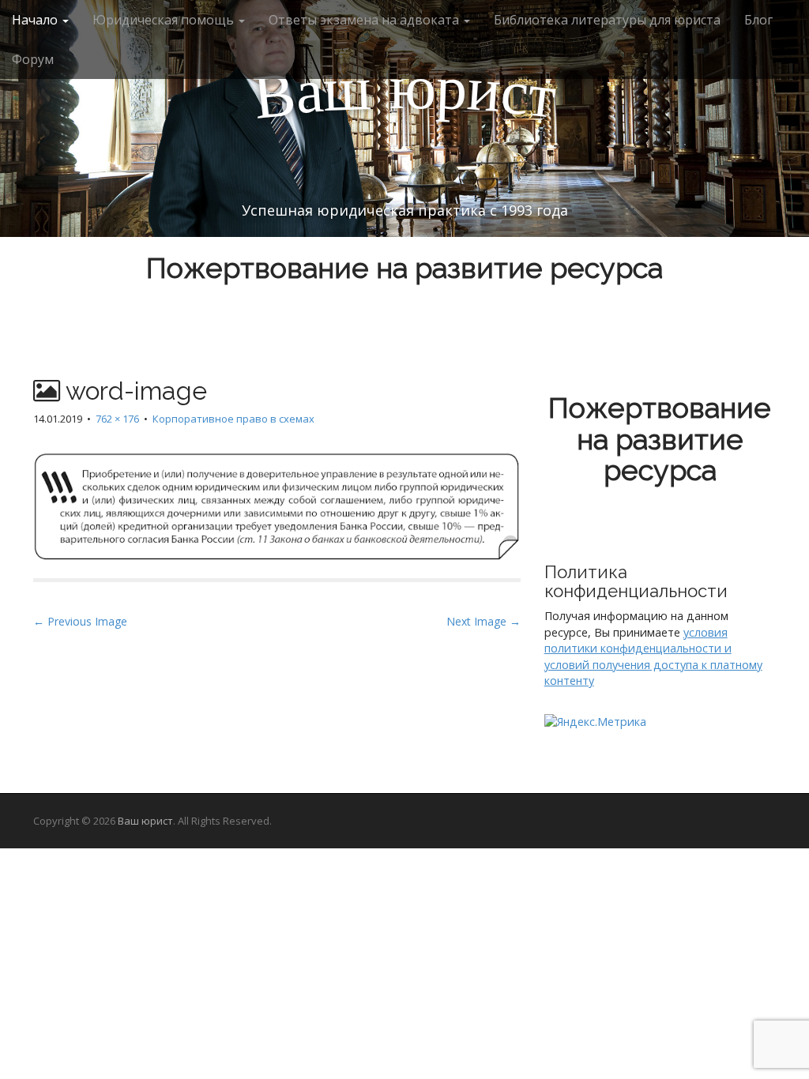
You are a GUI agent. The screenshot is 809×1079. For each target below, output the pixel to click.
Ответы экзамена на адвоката (365, 19)
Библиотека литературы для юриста (607, 19)
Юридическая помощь (164, 19)
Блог (758, 19)
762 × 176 (117, 419)
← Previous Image (80, 621)
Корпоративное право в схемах (233, 419)
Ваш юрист (145, 821)
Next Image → (483, 621)
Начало (36, 19)
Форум (33, 59)
